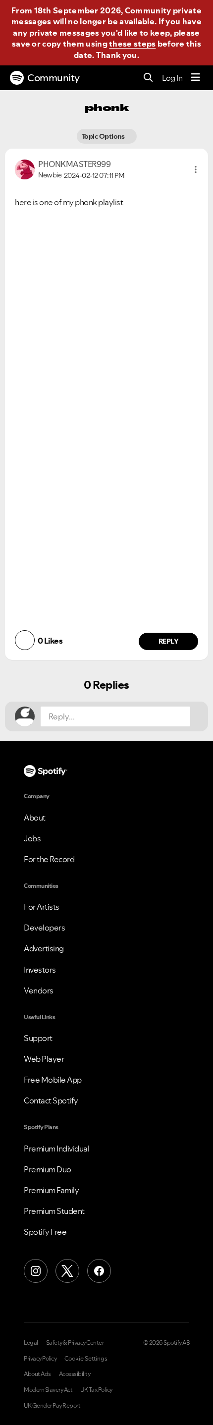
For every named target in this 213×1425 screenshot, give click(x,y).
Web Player (44, 1058)
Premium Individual (56, 1148)
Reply (169, 641)
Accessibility (75, 1374)
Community (53, 78)
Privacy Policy (40, 1359)
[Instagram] (36, 1271)
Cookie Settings (85, 1359)
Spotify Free (45, 1231)
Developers (44, 927)
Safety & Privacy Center (75, 1343)
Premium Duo (47, 1169)
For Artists (41, 906)
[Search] (148, 78)
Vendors (38, 990)
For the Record (49, 859)
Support (38, 1038)
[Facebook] (99, 1271)
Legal (31, 1343)
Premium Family (51, 1190)
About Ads (37, 1374)
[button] (195, 169)
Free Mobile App (53, 1079)
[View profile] (25, 168)
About (35, 817)
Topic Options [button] (103, 136)
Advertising (44, 948)
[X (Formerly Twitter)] (67, 1271)
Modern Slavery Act (48, 1390)
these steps (132, 43)
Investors (40, 969)
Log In (172, 77)
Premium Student (54, 1211)
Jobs (32, 838)
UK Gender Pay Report (52, 1406)
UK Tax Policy (96, 1390)
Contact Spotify (51, 1100)
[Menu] (195, 78)
